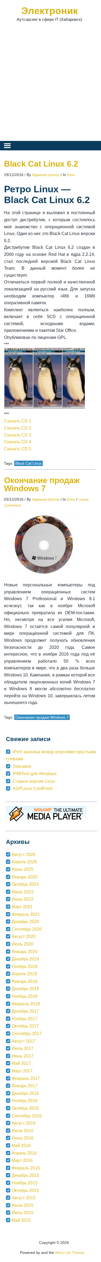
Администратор (46, 175)
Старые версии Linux (34, 781)
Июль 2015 (22, 1205)
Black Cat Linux (28, 463)
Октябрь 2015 (25, 1190)
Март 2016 (22, 1160)
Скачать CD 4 (17, 442)
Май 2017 (21, 1063)
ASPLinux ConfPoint (32, 788)
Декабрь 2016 (25, 1093)
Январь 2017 (24, 1085)
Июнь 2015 (22, 1212)
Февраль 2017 (26, 1078)
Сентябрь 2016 (27, 1116)
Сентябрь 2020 (27, 929)
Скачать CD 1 (17, 421)
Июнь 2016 (22, 1138)
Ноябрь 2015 (24, 1183)
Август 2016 (24, 1123)
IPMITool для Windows (35, 773)
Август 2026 (24, 854)
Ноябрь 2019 (24, 966)
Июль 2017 (22, 1048)
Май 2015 (21, 1220)
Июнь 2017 (22, 1056)
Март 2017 (22, 1071)
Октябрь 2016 (25, 1108)
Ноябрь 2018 (24, 996)
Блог (71, 175)
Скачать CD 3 (17, 435)
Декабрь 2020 (25, 921)
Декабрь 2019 (25, 959)
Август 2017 (24, 1041)
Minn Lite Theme (69, 1252)
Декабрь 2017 (25, 1011)
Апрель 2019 (24, 974)
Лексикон (22, 766)
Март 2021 (22, 906)
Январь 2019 (24, 981)
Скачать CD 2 (17, 428)
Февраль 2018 (26, 1004)
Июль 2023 (22, 892)
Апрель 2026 (24, 862)
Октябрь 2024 (25, 884)
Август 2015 (24, 1197)
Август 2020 (24, 936)
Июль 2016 (22, 1130)
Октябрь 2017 (25, 1026)
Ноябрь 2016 (24, 1100)
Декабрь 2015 (25, 1175)
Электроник (49, 10)
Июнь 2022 (22, 899)
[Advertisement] (50, 83)
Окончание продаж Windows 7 (41, 484)
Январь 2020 (24, 951)
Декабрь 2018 (25, 988)
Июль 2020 (22, 944)
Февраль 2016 (26, 1168)
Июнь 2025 (22, 869)
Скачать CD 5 (17, 449)
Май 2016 (21, 1145)
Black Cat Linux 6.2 (41, 163)
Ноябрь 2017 (24, 1018)
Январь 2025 (24, 877)
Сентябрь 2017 (27, 1033)
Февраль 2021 (26, 914)
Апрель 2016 (24, 1153)
